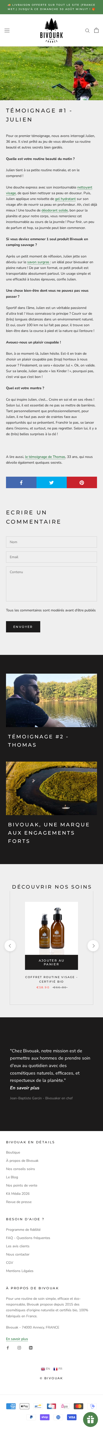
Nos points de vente (21, 1185)
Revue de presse (19, 1202)
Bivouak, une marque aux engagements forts (49, 833)
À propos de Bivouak (22, 1160)
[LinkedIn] (30, 1347)
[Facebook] (8, 1347)
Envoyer (23, 627)
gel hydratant (65, 198)
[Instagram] (19, 1347)
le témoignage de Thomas (45, 456)
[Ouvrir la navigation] (7, 30)
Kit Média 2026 (18, 1193)
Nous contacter (18, 1254)
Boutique (13, 1152)
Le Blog (12, 1177)
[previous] (10, 945)
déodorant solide (55, 210)
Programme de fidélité (23, 1229)
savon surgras (38, 262)
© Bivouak (51, 1378)
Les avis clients (18, 1246)
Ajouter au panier (51, 962)
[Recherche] (87, 30)
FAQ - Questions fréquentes (28, 1238)
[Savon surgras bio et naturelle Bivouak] (49, 262)
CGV (9, 1262)
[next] (92, 945)
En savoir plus (17, 1339)
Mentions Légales (20, 1271)
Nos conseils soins (20, 1169)
